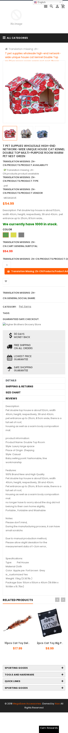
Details (11, 380)
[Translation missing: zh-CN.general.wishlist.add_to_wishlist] (6, 281)
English (41, 2)
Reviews (11, 398)
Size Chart (13, 392)
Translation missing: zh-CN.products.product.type (20, 179)
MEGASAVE (10, 198)
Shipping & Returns (19, 386)
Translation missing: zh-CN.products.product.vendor (23, 191)
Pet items (25, 306)
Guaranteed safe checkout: (21, 319)
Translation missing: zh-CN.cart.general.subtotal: (20, 244)
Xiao (57, 703)
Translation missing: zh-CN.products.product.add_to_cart (24, 641)
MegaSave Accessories (27, 703)
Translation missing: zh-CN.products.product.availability (25, 163)
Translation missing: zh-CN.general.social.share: (19, 295)
